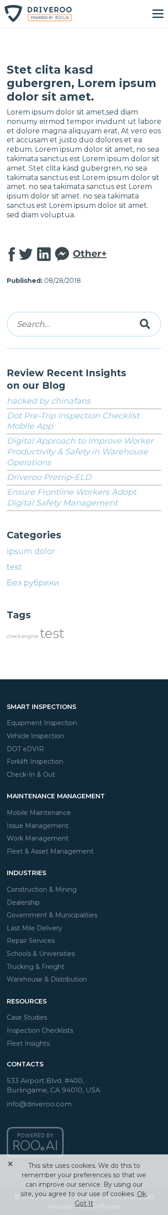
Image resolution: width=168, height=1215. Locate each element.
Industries (26, 873)
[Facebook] (12, 255)
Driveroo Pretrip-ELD (49, 477)
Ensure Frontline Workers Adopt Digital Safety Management (71, 497)
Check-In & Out (31, 774)
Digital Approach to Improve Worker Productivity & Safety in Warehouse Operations (80, 451)
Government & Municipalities (52, 915)
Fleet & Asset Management (50, 851)
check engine (22, 636)
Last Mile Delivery (34, 928)
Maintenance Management (56, 796)
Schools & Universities (41, 954)
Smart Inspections (41, 707)
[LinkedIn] (44, 255)
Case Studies (27, 1017)
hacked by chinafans (48, 401)
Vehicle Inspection (35, 736)
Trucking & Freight (36, 967)
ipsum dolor (31, 551)
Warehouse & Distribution (47, 979)
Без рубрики (33, 583)
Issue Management (38, 826)
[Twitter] (26, 254)
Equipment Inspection (42, 723)
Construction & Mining (42, 889)
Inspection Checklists (40, 1030)
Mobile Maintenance (39, 813)
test (14, 567)
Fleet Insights (28, 1043)
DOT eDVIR (25, 749)
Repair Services (31, 941)
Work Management (38, 838)
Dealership (23, 902)
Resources (27, 1001)
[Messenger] (62, 255)
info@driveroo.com (39, 1104)
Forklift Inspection (35, 761)
